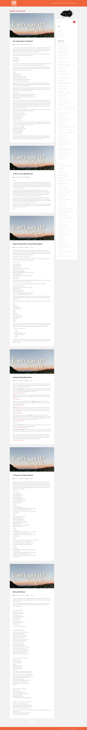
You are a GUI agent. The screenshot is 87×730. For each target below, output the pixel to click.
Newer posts (13, 722)
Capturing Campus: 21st (62, 73)
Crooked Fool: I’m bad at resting (64, 227)
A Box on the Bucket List (23, 174)
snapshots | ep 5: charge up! (63, 134)
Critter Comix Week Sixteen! (63, 102)
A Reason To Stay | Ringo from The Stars (65, 194)
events (52, 3)
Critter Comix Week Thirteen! (63, 225)
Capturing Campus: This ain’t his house (65, 93)
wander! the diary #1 (61, 175)
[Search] (74, 22)
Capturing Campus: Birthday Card (64, 112)
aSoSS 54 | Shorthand (62, 68)
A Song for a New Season (23, 475)
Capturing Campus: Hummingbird (64, 256)
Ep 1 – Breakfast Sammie (62, 231)
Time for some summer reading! (63, 50)
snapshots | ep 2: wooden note (63, 213)
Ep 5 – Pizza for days (61, 159)
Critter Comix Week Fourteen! (63, 172)
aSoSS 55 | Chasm (61, 59)
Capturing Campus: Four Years (63, 55)
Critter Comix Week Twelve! (63, 244)
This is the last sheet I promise (63, 192)
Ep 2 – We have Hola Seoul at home (64, 215)
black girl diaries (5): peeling (63, 43)
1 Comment (29, 177)
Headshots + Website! (62, 95)
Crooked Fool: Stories (62, 71)
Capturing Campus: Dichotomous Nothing (65, 211)
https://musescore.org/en (17, 413)
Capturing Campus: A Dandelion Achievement (66, 64)
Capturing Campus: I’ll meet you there (65, 229)
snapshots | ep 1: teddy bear (63, 239)
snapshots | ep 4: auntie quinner (64, 156)
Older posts (50, 722)
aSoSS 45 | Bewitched (62, 242)
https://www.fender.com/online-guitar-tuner (21, 427)
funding (60, 3)
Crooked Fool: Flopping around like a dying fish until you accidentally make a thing (66, 149)
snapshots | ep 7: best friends (63, 90)
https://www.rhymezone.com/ (18, 440)
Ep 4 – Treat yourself (61, 185)
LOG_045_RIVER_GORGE (62, 62)
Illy (58, 161)
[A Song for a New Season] (32, 459)
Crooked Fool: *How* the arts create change (66, 251)
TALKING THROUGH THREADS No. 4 (65, 130)
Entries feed (60, 31)
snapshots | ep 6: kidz (62, 117)
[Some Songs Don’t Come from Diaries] (32, 228)
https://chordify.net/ (16, 399)
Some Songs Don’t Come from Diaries (27, 244)
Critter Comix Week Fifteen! (63, 144)
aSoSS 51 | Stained (61, 122)
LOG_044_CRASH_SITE (62, 75)
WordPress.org (60, 35)
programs (56, 3)
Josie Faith (24, 44)
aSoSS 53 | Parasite (61, 80)
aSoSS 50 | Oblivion (61, 163)
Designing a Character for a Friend (64, 119)
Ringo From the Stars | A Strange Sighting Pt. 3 (66, 107)
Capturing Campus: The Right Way (64, 199)
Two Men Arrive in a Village (63, 66)
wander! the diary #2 (61, 146)
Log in (59, 28)
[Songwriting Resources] (32, 361)
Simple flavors (60, 115)
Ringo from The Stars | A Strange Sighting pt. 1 (66, 154)
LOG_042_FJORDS (61, 253)
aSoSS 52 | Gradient (61, 97)
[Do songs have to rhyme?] (32, 25)
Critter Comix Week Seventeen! (64, 78)
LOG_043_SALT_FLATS (62, 177)
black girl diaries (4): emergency (63, 45)
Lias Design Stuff (61, 168)
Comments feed (61, 33)
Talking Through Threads (62, 183)
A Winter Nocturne (61, 249)
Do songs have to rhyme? (23, 41)
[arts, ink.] (14, 2)
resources (65, 3)
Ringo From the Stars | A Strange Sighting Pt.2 (66, 132)
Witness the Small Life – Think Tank (64, 246)
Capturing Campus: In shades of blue (64, 165)
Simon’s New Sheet (61, 204)
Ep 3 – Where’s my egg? (62, 201)
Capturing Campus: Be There (63, 139)
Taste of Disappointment (62, 88)
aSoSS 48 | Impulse (61, 197)
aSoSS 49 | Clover (61, 170)
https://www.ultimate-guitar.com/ (19, 392)
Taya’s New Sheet (61, 220)
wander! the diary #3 (61, 124)
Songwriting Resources (22, 377)
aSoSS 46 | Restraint (61, 222)
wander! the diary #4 (61, 104)
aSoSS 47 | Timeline (61, 206)
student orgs (70, 3)
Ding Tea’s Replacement (62, 137)
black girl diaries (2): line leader (63, 100)
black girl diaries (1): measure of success (65, 141)
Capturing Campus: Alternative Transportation (66, 190)
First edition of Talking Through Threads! (65, 208)
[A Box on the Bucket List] (32, 158)
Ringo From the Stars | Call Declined (64, 218)
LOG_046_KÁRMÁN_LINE (62, 52)
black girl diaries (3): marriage (63, 48)
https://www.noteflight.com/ (18, 420)
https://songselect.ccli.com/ (18, 405)
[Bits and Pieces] (32, 576)
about (75, 3)
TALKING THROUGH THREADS (64, 86)
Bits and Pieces (19, 592)
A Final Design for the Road (63, 57)
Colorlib (68, 728)
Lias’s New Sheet (61, 237)
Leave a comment (30, 44)
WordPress (75, 728)
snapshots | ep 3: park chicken (63, 187)
